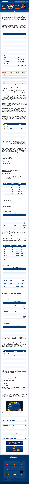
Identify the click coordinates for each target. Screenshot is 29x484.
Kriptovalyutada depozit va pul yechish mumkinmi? (10, 438)
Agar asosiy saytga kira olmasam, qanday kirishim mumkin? (11, 417)
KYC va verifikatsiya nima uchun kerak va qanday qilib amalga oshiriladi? (13, 430)
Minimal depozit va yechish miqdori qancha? (9, 420)
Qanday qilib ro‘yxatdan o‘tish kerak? (8, 415)
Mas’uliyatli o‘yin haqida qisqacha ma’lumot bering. (10, 433)
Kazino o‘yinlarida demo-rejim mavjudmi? (8, 435)
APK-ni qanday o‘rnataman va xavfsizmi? (8, 425)
